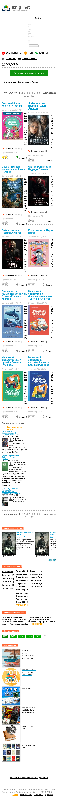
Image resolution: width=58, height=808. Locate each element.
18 (52, 133)
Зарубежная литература (28, 580)
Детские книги (23, 574)
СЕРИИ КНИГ (29, 58)
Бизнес (19, 571)
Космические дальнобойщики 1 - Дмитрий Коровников (10, 433)
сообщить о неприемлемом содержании (29, 777)
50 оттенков (20, 619)
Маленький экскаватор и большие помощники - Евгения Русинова (40, 295)
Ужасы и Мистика (24, 599)
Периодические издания (42, 580)
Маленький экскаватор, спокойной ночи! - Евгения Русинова (38, 361)
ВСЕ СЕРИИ (37, 624)
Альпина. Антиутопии (14, 622)
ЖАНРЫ (43, 53)
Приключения (8, 588)
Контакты (38, 794)
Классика (20, 586)
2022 (38, 636)
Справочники (22, 596)
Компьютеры (36, 574)
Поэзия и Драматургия (41, 583)
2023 (30, 636)
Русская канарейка (19, 624)
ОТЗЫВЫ (11, 58)
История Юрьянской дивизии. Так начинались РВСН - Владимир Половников (11, 491)
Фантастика (7, 571)
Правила (49, 794)
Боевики (6, 585)
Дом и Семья (22, 577)
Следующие (49, 92)
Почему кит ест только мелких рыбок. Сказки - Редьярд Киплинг (14, 295)
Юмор (19, 602)
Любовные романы (11, 578)
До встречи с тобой (39, 619)
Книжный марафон (37, 622)
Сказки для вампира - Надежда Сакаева (40, 168)
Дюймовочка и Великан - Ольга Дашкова (37, 106)
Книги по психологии (40, 571)
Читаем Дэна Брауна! (13, 617)
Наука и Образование (40, 577)
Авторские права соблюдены (29, 73)
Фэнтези (6, 575)
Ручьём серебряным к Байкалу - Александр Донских (10, 457)
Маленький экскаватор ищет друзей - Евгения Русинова (11, 361)
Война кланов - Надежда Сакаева (11, 231)
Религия (20, 589)
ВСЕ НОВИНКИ (14, 53)
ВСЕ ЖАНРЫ (22, 605)
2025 (13, 636)
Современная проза (25, 593)
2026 (5, 636)
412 (32, 95)
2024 (21, 636)
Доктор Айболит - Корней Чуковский (12, 104)
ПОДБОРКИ (12, 64)
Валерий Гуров (22, 537)
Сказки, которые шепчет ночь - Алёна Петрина (13, 169)
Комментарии (11, 148)
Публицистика (37, 586)
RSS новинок (26, 794)
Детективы (7, 581)
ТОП (30, 53)
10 (25, 95)
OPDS (15, 794)
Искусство (21, 583)
